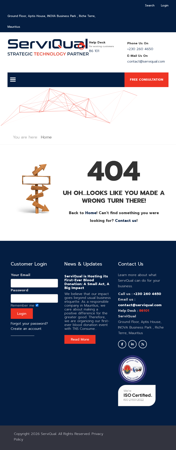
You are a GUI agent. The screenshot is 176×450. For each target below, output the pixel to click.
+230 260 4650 (140, 49)
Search (150, 5)
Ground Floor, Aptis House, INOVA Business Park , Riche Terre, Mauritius (52, 21)
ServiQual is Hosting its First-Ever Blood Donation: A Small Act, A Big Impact (86, 282)
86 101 (94, 51)
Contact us (126, 220)
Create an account (26, 328)
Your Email (20, 275)
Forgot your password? (29, 323)
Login (164, 5)
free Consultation (146, 79)
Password (19, 290)
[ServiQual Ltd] (48, 47)
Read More (80, 339)
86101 (144, 310)
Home (90, 213)
